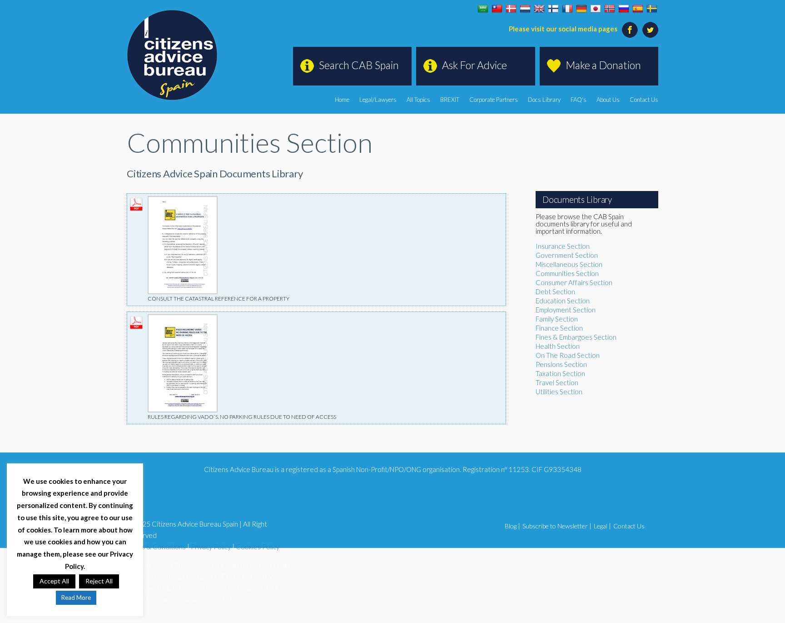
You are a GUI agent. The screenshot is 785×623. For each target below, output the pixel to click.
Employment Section (566, 310)
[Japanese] (595, 9)
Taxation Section (560, 373)
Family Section (557, 319)
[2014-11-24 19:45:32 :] (183, 200)
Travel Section (557, 382)
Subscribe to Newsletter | (556, 526)
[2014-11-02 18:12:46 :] (183, 318)
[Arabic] (482, 9)
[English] (539, 9)
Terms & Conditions (156, 547)
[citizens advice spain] (172, 55)
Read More (76, 597)
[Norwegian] (609, 9)
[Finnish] (553, 9)
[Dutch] (525, 9)
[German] (581, 9)
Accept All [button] (54, 581)
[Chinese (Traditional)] (497, 9)
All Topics (418, 99)
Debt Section (555, 291)
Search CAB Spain (359, 65)
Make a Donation (603, 65)
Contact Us (644, 99)
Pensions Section (561, 364)
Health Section (558, 346)
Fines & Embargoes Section (576, 337)
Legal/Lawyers (378, 99)
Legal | (602, 526)
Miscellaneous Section (569, 264)
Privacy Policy (211, 547)
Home (342, 99)
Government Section (567, 255)
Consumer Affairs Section (574, 282)
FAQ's (578, 99)
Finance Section (559, 328)
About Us (608, 99)
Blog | (512, 526)
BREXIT (449, 99)
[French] (567, 9)
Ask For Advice (474, 65)
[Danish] (511, 9)
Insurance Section (563, 246)
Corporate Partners (493, 99)
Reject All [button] (99, 581)
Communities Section (567, 273)
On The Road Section (568, 355)
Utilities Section (559, 391)
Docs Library (544, 99)
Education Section (563, 300)
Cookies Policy (257, 547)
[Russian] (623, 9)
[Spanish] (637, 9)
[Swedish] (651, 9)
